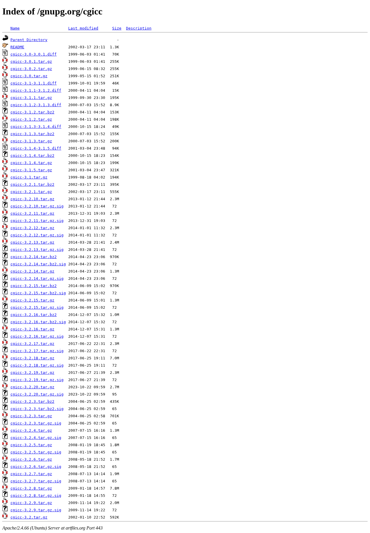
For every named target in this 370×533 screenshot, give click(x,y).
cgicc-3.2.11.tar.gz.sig (37, 220)
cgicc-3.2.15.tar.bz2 (33, 286)
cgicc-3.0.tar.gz (28, 76)
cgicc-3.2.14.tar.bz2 (33, 257)
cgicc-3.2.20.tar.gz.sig (37, 394)
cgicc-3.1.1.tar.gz (31, 97)
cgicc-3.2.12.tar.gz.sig (37, 235)
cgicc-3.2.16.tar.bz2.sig (38, 322)
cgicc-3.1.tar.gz (28, 177)
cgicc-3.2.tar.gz (28, 517)
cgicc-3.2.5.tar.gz (31, 445)
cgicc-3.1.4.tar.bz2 (32, 155)
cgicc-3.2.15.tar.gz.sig (37, 307)
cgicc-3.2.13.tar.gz (32, 242)
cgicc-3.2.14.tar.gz (32, 271)
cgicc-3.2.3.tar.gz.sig (35, 423)
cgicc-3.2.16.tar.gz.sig (37, 336)
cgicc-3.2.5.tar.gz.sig (35, 452)
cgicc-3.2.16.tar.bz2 (33, 315)
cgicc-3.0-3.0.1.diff (33, 54)
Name (15, 28)
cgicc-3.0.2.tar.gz (31, 69)
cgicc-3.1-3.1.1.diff (33, 83)
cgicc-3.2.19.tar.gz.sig (37, 380)
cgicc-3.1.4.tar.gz (31, 163)
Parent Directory (28, 40)
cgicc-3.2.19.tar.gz (32, 372)
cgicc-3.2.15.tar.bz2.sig (38, 293)
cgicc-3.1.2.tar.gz (31, 119)
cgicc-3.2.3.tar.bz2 (32, 401)
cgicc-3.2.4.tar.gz (31, 430)
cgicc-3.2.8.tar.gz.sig (35, 495)
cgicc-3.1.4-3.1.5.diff (35, 148)
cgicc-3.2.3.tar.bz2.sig (37, 409)
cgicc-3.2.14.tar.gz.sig (37, 278)
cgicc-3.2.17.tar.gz (32, 343)
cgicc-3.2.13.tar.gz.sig (37, 249)
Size (116, 28)
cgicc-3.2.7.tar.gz (31, 474)
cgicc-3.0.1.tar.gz (31, 61)
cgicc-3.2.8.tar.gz (31, 488)
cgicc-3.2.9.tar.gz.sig (35, 510)
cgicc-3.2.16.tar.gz (32, 329)
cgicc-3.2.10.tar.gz (32, 199)
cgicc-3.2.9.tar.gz (31, 503)
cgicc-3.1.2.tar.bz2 (32, 112)
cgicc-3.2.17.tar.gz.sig (37, 351)
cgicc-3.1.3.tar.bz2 (32, 134)
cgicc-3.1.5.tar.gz (31, 170)
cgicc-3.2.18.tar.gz (32, 358)
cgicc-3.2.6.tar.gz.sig (35, 466)
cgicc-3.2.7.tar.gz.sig (35, 481)
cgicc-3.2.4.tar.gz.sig (35, 437)
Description (138, 28)
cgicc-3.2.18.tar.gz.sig (37, 365)
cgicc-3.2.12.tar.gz (32, 228)
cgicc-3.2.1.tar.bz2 (32, 184)
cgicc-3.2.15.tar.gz (32, 300)
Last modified (83, 28)
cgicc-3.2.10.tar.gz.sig (37, 206)
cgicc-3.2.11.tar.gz (32, 213)
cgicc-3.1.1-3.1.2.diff (35, 90)
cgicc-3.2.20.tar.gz (32, 387)
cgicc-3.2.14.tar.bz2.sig (38, 264)
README (17, 47)
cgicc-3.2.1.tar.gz (31, 192)
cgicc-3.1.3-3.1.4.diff (35, 126)
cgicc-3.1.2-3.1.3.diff (35, 105)
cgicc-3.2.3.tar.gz (31, 416)
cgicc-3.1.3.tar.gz (31, 141)
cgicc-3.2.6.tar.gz (31, 459)
